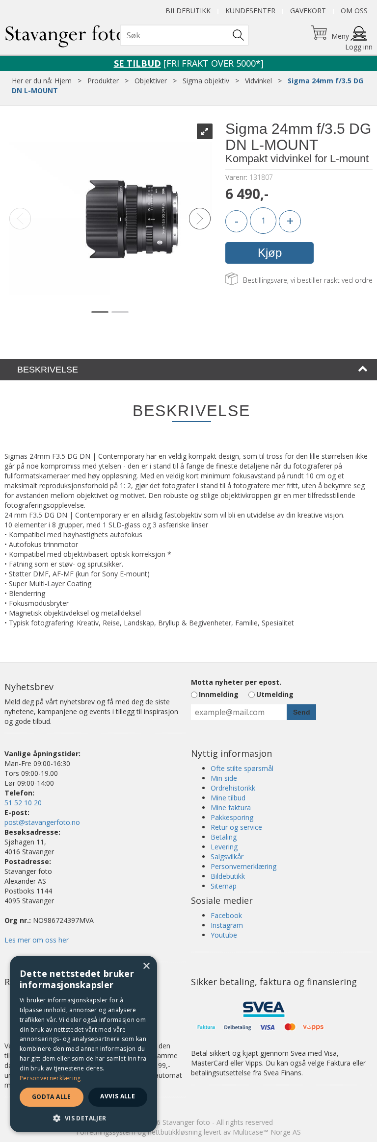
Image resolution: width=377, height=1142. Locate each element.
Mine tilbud (228, 797)
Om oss (354, 10)
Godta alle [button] (51, 1096)
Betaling (224, 837)
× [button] (146, 966)
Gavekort (308, 10)
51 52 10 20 (23, 802)
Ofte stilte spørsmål (242, 768)
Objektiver (151, 80)
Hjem (63, 80)
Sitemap (224, 886)
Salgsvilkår (227, 856)
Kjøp (270, 252)
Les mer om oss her (36, 939)
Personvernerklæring (243, 866)
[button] (83, 1117)
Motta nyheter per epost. (236, 682)
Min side (224, 778)
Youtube (224, 935)
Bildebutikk (188, 10)
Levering (224, 846)
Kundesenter (250, 10)
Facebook (226, 915)
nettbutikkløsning (175, 1132)
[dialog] (83, 1044)
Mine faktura (231, 807)
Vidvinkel (258, 80)
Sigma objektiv (206, 80)
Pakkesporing (232, 817)
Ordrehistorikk (233, 788)
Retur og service (236, 827)
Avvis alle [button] (117, 1096)
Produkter (103, 80)
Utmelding (275, 694)
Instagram (227, 925)
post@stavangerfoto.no (42, 822)
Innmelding (219, 694)
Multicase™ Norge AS (267, 1132)
